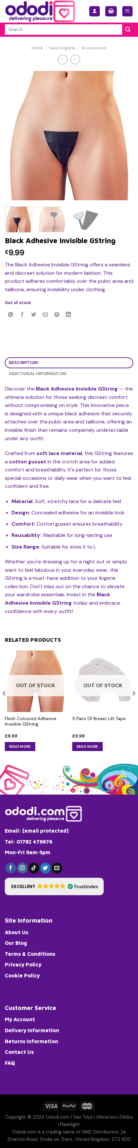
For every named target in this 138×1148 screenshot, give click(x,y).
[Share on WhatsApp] (10, 315)
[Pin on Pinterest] (57, 315)
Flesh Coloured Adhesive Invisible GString (30, 721)
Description (23, 362)
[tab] (69, 363)
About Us (16, 932)
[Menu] (127, 11)
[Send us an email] (57, 868)
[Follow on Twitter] (45, 868)
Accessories (94, 48)
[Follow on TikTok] (34, 868)
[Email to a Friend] (45, 315)
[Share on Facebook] (22, 315)
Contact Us (19, 1052)
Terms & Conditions (30, 954)
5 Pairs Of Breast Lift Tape (99, 718)
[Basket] (111, 11)
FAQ (10, 1063)
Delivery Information (32, 1030)
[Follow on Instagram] (22, 868)
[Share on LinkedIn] (68, 315)
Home (37, 48)
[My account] (94, 11)
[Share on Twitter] (34, 315)
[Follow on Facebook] (10, 868)
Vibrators (106, 1117)
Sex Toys (82, 1117)
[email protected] (45, 831)
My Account (20, 1019)
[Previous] (15, 135)
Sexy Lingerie (62, 48)
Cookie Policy (22, 975)
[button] (54, 886)
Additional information (38, 373)
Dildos (126, 1117)
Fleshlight (70, 1124)
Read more (20, 746)
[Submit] (127, 29)
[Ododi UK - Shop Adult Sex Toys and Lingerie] (42, 11)
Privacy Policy (23, 964)
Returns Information (31, 1041)
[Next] (122, 135)
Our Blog (16, 943)
